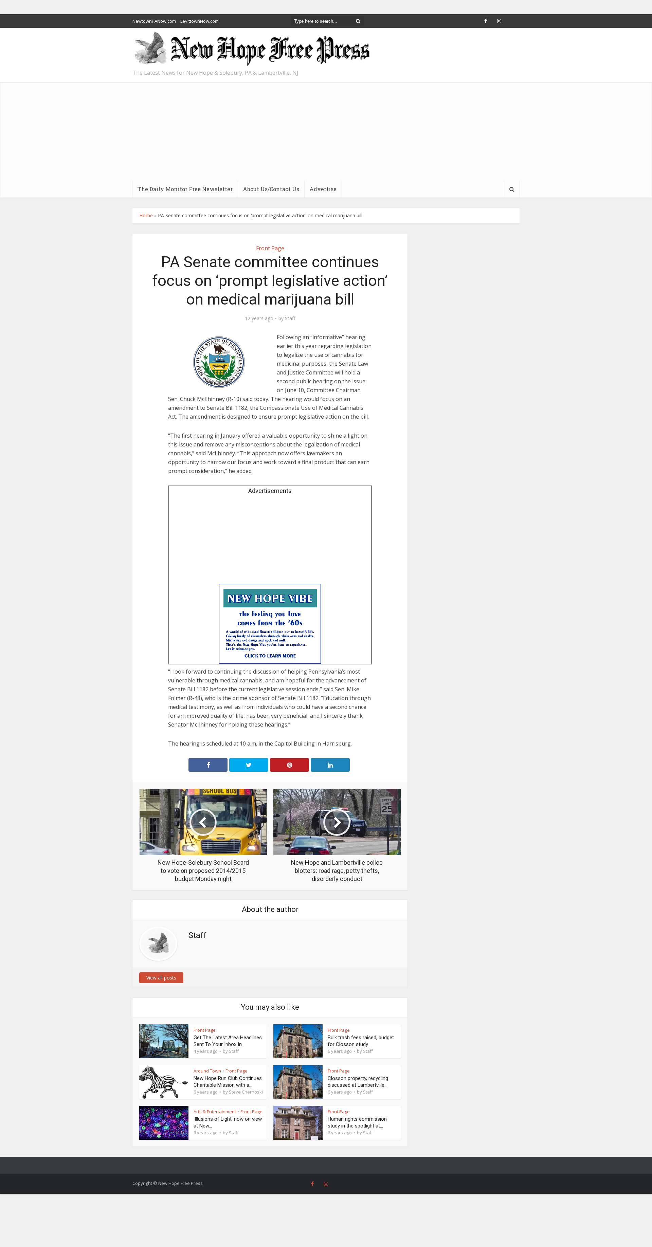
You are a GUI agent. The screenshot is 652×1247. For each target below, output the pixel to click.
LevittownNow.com (199, 21)
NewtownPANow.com (154, 21)
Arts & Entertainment (215, 1111)
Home (146, 215)
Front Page (270, 248)
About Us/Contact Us (271, 188)
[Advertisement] (326, 129)
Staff (290, 318)
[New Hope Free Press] (251, 49)
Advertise (323, 188)
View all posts (161, 977)
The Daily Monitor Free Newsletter (185, 188)
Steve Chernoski (246, 1092)
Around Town (207, 1071)
